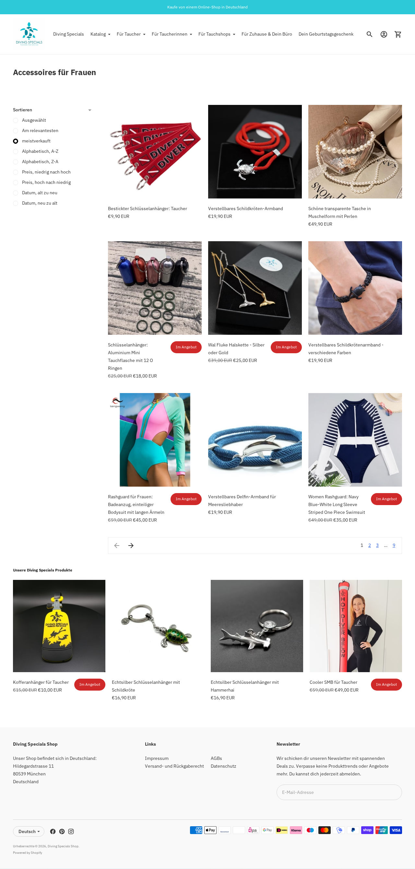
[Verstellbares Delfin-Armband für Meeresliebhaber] (255, 440)
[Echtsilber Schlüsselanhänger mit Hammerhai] (257, 626)
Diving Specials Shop (63, 846)
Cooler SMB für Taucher (333, 682)
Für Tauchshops (214, 34)
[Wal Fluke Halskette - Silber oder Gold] (255, 288)
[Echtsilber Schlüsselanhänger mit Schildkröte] (158, 626)
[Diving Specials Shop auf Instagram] (71, 831)
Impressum (157, 758)
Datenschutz (223, 766)
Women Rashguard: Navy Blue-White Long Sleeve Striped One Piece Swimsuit (336, 504)
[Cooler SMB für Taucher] (356, 626)
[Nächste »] (131, 545)
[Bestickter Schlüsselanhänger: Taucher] (155, 151)
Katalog (98, 34)
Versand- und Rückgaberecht (174, 766)
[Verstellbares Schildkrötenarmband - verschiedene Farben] (355, 288)
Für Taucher (129, 34)
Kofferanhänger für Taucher (41, 682)
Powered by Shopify (27, 853)
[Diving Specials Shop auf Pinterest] (62, 831)
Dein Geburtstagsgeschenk (326, 34)
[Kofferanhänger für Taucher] (59, 626)
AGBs (216, 758)
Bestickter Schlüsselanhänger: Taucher (147, 208)
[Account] (384, 34)
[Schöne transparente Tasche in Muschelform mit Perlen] (355, 151)
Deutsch (27, 831)
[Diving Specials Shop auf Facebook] (53, 831)
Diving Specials (68, 34)
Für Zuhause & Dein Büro (267, 34)
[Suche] (369, 34)
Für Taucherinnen (169, 34)
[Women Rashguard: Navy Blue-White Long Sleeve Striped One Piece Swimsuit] (355, 440)
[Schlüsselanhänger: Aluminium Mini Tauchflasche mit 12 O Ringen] (155, 288)
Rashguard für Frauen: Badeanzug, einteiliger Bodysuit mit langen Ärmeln (136, 504)
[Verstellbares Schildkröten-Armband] (255, 151)
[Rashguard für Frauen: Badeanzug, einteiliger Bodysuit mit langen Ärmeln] (155, 440)
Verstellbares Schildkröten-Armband (245, 208)
